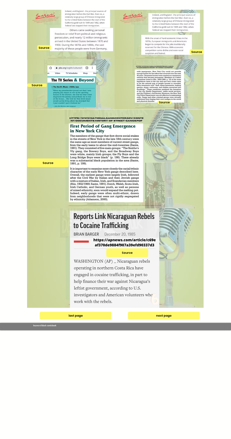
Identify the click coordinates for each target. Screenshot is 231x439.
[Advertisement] (108, 384)
